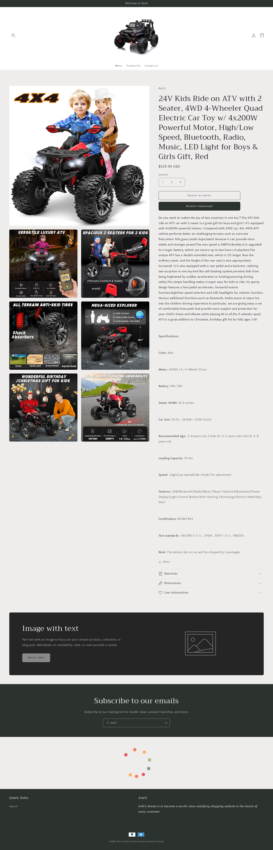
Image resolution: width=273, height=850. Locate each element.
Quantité (163, 174)
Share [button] (166, 561)
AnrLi (119, 842)
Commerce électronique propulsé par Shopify (143, 842)
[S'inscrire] (166, 723)
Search (13, 806)
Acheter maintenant (199, 206)
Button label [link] (36, 657)
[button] (13, 35)
